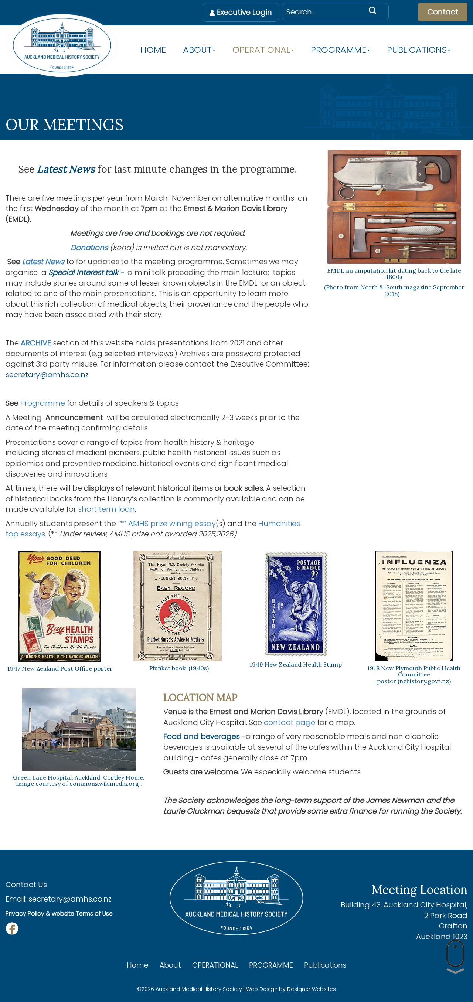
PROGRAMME (338, 50)
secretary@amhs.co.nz (70, 899)
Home (153, 50)
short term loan (106, 509)
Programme (42, 403)
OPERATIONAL (261, 50)
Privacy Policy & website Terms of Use (59, 913)
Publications (417, 50)
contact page (289, 722)
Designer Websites (311, 989)
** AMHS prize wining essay (166, 523)
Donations (89, 247)
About (197, 50)
